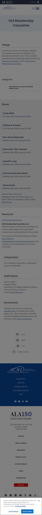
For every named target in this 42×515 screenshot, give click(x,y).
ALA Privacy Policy (20, 506)
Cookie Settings (13, 511)
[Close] (39, 501)
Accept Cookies (27, 511)
